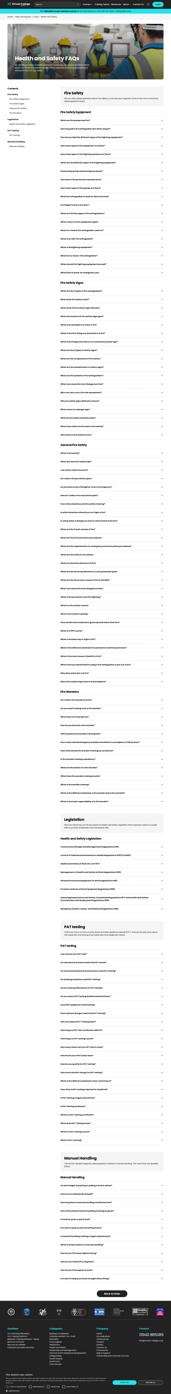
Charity (99, 1344)
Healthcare (54, 1344)
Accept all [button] (124, 1382)
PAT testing (13, 130)
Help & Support (103, 1353)
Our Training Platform (17, 1336)
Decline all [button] (150, 1382)
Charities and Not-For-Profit (62, 1336)
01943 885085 (151, 1334)
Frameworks (102, 1350)
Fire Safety (12, 94)
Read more (9, 1383)
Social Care (54, 1361)
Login (158, 4)
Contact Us (138, 4)
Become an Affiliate (16, 1344)
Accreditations (103, 1336)
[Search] (78, 4)
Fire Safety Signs (16, 103)
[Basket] (148, 4)
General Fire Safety (18, 108)
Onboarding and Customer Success (112, 1355)
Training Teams (102, 4)
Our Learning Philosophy (18, 1333)
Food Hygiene (55, 1342)
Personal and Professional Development (67, 1353)
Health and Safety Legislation (22, 124)
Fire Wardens (15, 113)
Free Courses (55, 1364)
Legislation (13, 119)
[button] (57, 1390)
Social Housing (55, 1358)
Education (54, 1339)
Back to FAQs (112, 1293)
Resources (116, 4)
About (126, 4)
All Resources (102, 1339)
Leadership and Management (62, 1350)
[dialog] (85, 1382)
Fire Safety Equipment (19, 99)
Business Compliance (59, 1333)
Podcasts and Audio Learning (20, 1347)
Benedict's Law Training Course (60, 11)
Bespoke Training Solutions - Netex (23, 1339)
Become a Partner (15, 1342)
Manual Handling (16, 141)
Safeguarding (55, 1355)
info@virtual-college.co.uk (151, 1340)
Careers (100, 1342)
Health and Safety (57, 1347)
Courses (87, 4)
